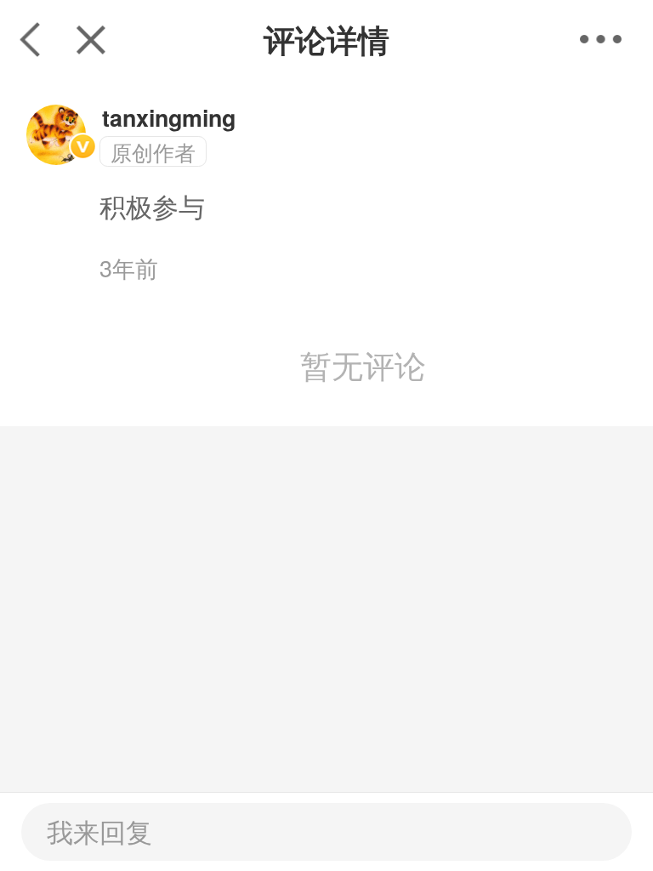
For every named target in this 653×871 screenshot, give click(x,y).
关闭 (90, 39)
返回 (30, 39)
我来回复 (99, 831)
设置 (616, 39)
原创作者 (153, 152)
